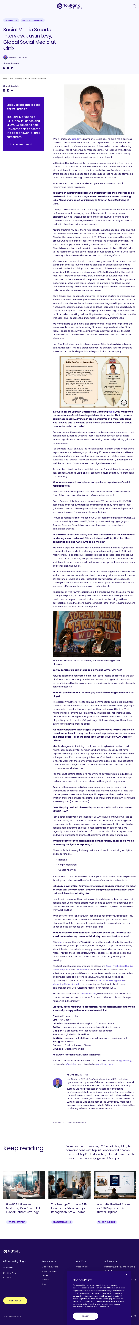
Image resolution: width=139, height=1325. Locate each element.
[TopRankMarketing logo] (69, 6)
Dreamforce (82, 969)
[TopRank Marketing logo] (11, 1251)
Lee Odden (22, 57)
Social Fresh (112, 966)
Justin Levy (76, 139)
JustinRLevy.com (104, 1064)
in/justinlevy (71, 1064)
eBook (111, 411)
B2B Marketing (11, 20)
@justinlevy (125, 1060)
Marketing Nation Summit (66, 984)
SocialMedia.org (88, 993)
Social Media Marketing (32, 20)
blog (59, 942)
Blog (5, 79)
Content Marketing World (110, 980)
